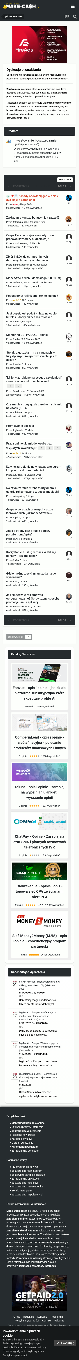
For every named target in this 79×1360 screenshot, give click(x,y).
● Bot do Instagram (21, 1190)
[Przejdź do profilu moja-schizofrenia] (69, 597)
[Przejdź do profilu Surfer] (69, 554)
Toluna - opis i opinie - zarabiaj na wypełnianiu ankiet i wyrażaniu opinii (39, 792)
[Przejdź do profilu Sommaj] (68, 219)
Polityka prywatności (27, 1320)
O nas (16, 1316)
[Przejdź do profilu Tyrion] (69, 406)
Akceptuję (66, 1343)
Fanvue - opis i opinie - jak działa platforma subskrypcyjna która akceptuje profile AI (40, 693)
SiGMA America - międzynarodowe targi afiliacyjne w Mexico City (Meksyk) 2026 (39, 985)
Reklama (59, 1320)
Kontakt (46, 1320)
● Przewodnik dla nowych (24, 1166)
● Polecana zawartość (22, 1134)
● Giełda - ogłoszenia (21, 1142)
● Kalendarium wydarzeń (24, 1146)
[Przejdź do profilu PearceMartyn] (69, 575)
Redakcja (28, 1316)
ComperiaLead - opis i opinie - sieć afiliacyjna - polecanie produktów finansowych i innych (39, 742)
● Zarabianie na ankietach (24, 1178)
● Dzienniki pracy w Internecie (26, 1127)
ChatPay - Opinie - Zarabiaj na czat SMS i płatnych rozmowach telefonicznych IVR (39, 841)
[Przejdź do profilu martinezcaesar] (69, 258)
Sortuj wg (64, 180)
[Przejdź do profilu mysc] (69, 198)
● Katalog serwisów (21, 1138)
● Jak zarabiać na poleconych (26, 1194)
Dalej (62, 186)
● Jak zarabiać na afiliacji (24, 1182)
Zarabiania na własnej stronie (33, 1258)
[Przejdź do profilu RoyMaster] (69, 427)
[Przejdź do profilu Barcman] (69, 237)
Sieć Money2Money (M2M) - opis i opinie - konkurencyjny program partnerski (39, 941)
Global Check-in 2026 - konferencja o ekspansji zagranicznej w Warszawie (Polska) (38, 1077)
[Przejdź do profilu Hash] (69, 336)
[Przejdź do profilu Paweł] (69, 511)
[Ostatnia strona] (70, 186)
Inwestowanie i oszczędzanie (35, 140)
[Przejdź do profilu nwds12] (69, 297)
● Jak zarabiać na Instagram (26, 1170)
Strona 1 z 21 (43, 186)
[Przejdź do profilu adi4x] (69, 468)
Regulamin (57, 1316)
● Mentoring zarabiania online (27, 1123)
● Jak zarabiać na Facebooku (26, 1186)
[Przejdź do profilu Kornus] (69, 280)
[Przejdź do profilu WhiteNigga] (69, 445)
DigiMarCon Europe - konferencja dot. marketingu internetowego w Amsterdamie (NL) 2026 (38, 1016)
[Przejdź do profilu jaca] (69, 315)
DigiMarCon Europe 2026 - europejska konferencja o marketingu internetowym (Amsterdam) (39, 1047)
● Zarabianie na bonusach (24, 1150)
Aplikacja (42, 1316)
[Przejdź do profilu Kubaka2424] (69, 532)
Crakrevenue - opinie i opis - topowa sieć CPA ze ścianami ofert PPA (39, 891)
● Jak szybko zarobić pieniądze (27, 1174)
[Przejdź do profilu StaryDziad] (69, 354)
